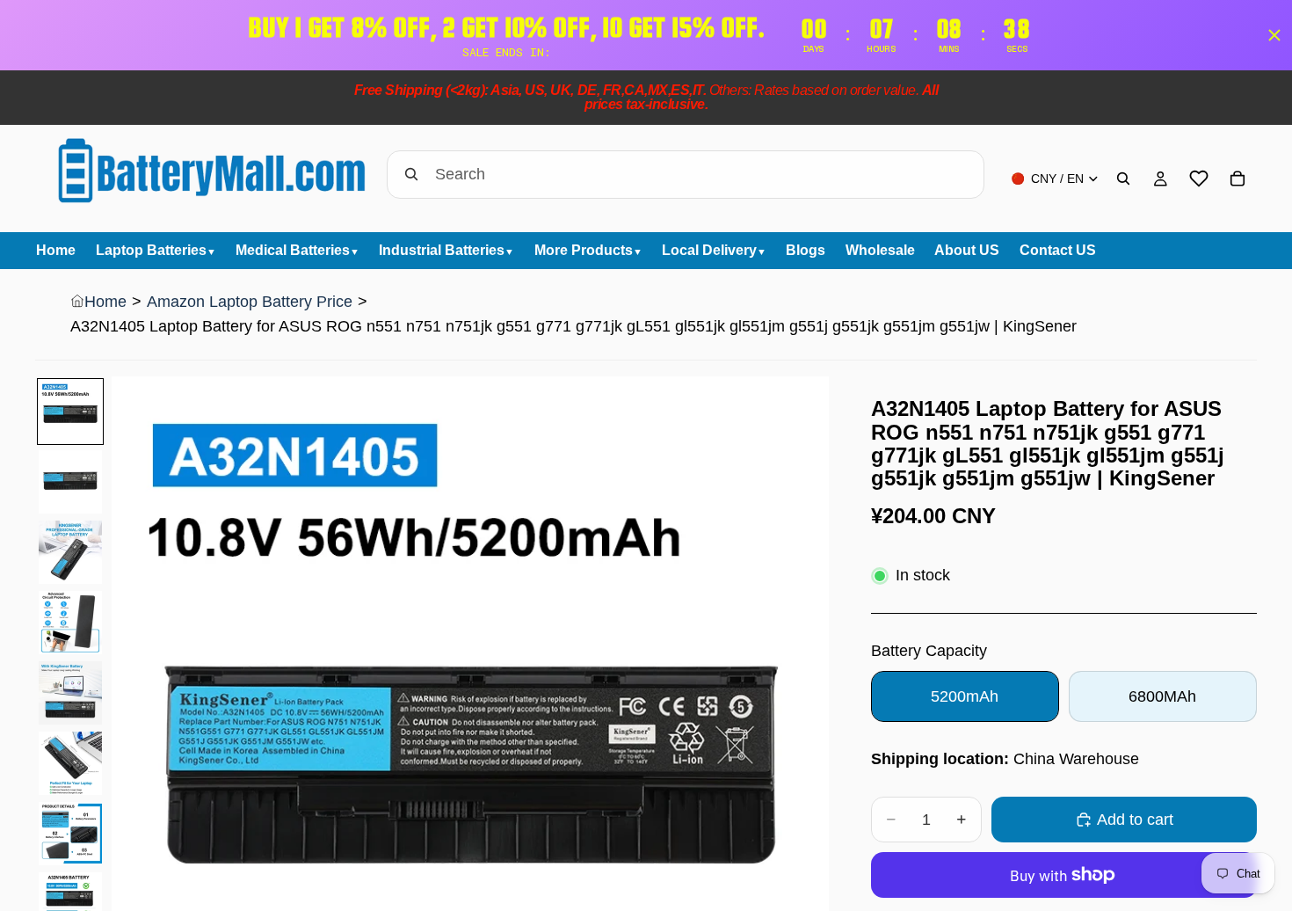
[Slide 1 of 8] (70, 411)
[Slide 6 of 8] (70, 763)
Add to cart (1135, 819)
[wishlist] (1198, 178)
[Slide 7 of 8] (70, 833)
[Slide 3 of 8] (70, 552)
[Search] (1123, 178)
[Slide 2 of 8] (70, 482)
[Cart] (1237, 178)
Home (105, 301)
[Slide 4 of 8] (70, 622)
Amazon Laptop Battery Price (249, 301)
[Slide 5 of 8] (70, 693)
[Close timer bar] (1274, 35)
